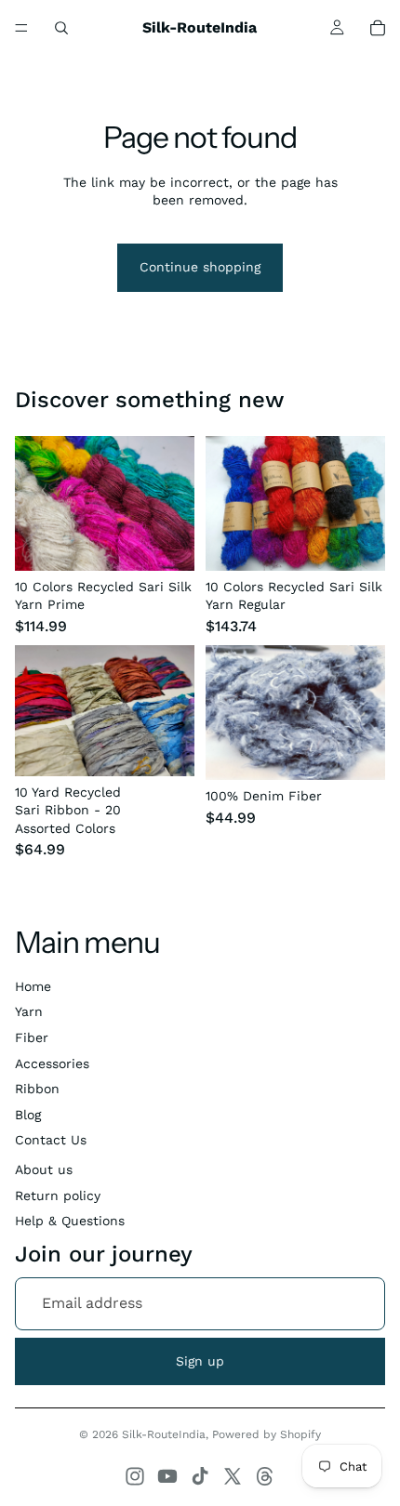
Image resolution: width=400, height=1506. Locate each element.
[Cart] (377, 27)
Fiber (31, 1037)
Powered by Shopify (266, 1434)
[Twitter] (232, 1476)
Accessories (52, 1063)
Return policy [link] (57, 1195)
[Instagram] (135, 1476)
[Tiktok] (200, 1476)
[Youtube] (167, 1476)
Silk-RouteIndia (164, 1434)
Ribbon (37, 1088)
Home (33, 986)
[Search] (61, 27)
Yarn (29, 1011)
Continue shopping (200, 266)
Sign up (200, 1361)
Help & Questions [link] (70, 1220)
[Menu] (21, 28)
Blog (28, 1114)
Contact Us (51, 1139)
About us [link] (44, 1169)
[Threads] (265, 1476)
